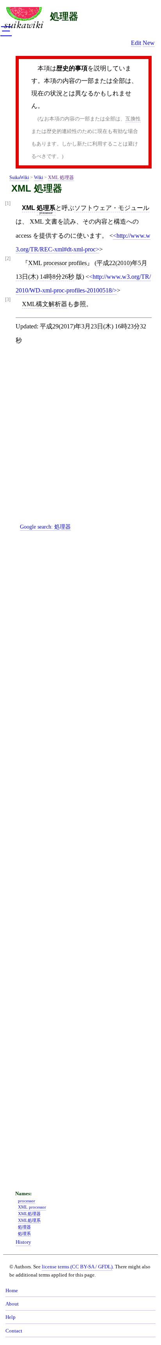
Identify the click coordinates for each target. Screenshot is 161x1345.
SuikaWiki (19, 177)
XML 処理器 (61, 177)
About (12, 1304)
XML (28, 207)
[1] (8, 203)
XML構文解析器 (44, 304)
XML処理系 (29, 1220)
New (149, 42)
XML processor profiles (57, 263)
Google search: (45, 527)
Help (10, 1317)
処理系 (46, 207)
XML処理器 (29, 1213)
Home (11, 1290)
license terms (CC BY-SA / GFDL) (77, 1267)
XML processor (32, 1207)
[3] (8, 299)
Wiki (38, 177)
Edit (136, 42)
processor (46, 213)
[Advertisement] (80, 440)
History (23, 1242)
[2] (8, 258)
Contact (13, 1331)
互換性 (133, 119)
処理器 (64, 16)
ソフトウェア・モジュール (111, 207)
